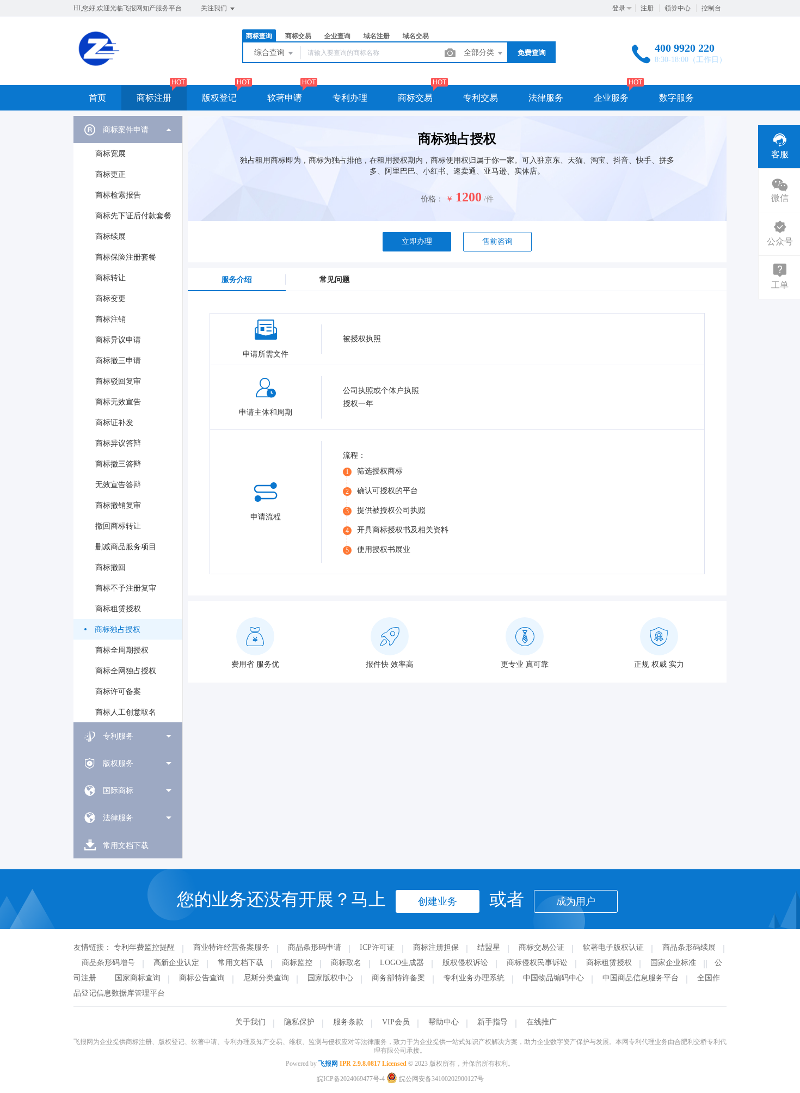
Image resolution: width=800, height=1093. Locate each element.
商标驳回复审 (118, 381)
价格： (432, 199)
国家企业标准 (673, 963)
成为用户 (575, 901)
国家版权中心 (330, 978)
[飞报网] (135, 62)
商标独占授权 (117, 629)
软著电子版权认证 (613, 947)
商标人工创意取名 (125, 712)
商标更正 (110, 174)
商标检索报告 (118, 195)
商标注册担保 (436, 947)
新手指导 (492, 1022)
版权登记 (219, 97)
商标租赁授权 (118, 609)
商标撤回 (110, 567)
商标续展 (110, 236)
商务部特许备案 (398, 978)
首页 (97, 97)
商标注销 (110, 319)
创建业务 (437, 901)
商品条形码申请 (314, 947)
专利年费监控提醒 (144, 947)
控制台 (711, 8)
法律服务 (545, 97)
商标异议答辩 (118, 443)
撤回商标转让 (118, 526)
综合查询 (270, 52)
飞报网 (328, 1063)
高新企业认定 (176, 963)
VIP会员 (396, 1022)
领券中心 (677, 8)
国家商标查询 (138, 978)
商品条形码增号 (108, 963)
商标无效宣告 (118, 402)
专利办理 (350, 97)
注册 (647, 8)
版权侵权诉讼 (465, 963)
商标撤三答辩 (118, 464)
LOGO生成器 (402, 963)
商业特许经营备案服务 (231, 947)
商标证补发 (114, 423)
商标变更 (110, 298)
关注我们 (215, 8)
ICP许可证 (377, 947)
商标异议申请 (118, 340)
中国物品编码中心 (553, 978)
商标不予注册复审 (125, 588)
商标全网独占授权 (125, 671)
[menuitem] (127, 419)
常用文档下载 (240, 963)
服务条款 (348, 1022)
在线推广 (541, 1022)
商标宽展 (110, 154)
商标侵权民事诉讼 (537, 963)
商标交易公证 (541, 947)
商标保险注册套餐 (125, 257)
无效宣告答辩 (118, 485)
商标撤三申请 (118, 361)
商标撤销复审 (118, 505)
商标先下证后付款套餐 (133, 216)
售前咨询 (497, 241)
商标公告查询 (202, 978)
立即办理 (417, 241)
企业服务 (611, 97)
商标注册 (154, 97)
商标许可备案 (118, 691)
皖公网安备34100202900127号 (440, 1079)
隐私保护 (299, 1022)
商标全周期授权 (122, 650)
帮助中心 (443, 1022)
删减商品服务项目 (125, 547)
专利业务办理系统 (474, 978)
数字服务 (676, 97)
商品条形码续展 (689, 947)
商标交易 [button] (415, 97)
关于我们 (250, 1022)
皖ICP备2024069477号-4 (351, 1079)
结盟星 (488, 947)
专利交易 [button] (480, 97)
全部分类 (480, 52)
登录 (618, 8)
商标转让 (110, 278)
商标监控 (297, 963)
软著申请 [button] (284, 97)
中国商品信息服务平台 (640, 978)
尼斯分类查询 (266, 978)
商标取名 (346, 963)
